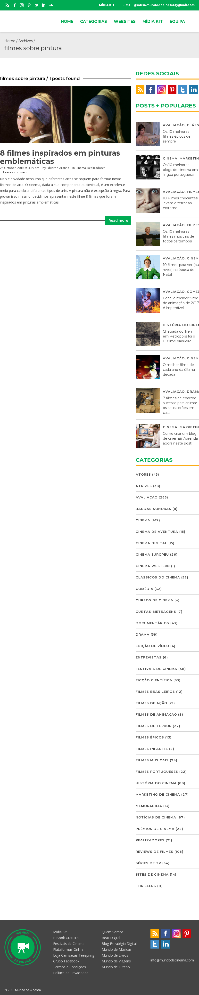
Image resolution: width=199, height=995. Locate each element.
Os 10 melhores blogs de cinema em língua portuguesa (180, 170)
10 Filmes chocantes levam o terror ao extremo (180, 203)
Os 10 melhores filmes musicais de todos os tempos (178, 236)
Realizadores (96, 168)
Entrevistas (149, 657)
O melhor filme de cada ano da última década (179, 370)
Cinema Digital (151, 543)
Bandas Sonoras (153, 509)
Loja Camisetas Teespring (73, 955)
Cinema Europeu (152, 554)
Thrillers (146, 886)
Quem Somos (113, 932)
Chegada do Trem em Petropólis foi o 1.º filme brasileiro (179, 336)
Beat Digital (111, 937)
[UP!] (192, 990)
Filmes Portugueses (157, 771)
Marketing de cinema (158, 794)
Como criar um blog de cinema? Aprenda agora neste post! (180, 438)
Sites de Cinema (152, 874)
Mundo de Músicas (117, 949)
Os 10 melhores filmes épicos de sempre (177, 136)
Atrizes (144, 486)
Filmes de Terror (154, 726)
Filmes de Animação (156, 714)
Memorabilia (149, 806)
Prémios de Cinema (155, 829)
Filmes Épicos (150, 737)
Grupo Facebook (66, 961)
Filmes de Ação (151, 703)
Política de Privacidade (70, 972)
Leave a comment (15, 172)
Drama (142, 634)
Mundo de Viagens (116, 961)
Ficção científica (154, 680)
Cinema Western (153, 566)
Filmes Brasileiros (155, 691)
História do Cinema (156, 783)
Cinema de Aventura (157, 531)
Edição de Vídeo (152, 646)
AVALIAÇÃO (174, 125)
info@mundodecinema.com (172, 960)
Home (9, 41)
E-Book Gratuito (66, 937)
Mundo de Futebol (116, 967)
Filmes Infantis (152, 749)
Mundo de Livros (115, 955)
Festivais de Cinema (156, 669)
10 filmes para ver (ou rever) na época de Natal (181, 270)
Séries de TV (148, 863)
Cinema (80, 168)
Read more (118, 220)
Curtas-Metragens (156, 611)
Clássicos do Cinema (158, 577)
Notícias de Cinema (156, 817)
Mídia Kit (60, 932)
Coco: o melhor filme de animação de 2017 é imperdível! (181, 303)
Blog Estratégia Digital (119, 943)
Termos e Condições (69, 967)
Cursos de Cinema (154, 600)
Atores (143, 474)
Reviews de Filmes (154, 851)
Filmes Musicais (152, 760)
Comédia (144, 589)
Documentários (152, 623)
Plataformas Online (68, 949)
